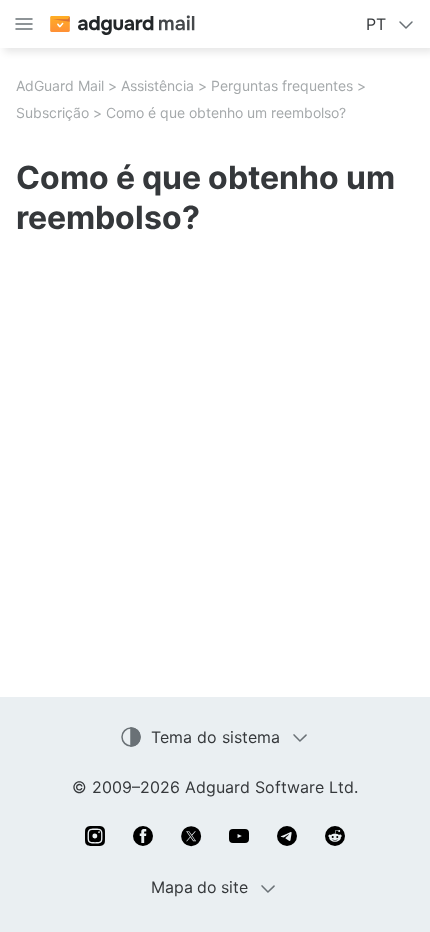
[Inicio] (121, 24)
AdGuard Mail (60, 85)
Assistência (157, 85)
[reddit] (335, 836)
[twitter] (191, 836)
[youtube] (239, 836)
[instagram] (95, 836)
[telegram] (287, 836)
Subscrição (52, 112)
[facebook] (143, 836)
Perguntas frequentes (282, 85)
